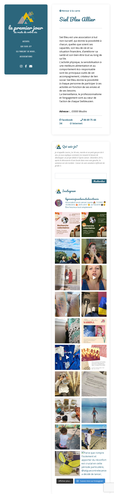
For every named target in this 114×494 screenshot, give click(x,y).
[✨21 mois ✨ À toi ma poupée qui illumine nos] (67, 437)
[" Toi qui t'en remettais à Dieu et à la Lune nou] (94, 330)
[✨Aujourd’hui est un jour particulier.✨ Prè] (67, 410)
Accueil (26, 41)
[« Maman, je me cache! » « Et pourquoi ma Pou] (67, 330)
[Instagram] (21, 66)
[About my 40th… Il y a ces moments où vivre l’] (94, 251)
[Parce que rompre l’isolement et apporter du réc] (94, 463)
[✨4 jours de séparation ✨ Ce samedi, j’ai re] (94, 410)
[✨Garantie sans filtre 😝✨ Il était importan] (67, 304)
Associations (26, 56)
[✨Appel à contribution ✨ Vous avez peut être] (94, 357)
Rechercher (99, 181)
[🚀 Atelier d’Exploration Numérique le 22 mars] (67, 224)
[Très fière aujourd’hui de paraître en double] (67, 277)
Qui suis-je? (26, 46)
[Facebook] (26, 66)
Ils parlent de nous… (26, 51)
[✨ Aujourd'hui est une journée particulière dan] (94, 383)
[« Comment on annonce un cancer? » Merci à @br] (94, 277)
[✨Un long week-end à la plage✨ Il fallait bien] (94, 437)
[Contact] (30, 66)
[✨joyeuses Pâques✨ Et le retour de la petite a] (67, 463)
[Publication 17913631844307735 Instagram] (67, 357)
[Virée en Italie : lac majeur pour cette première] (67, 251)
